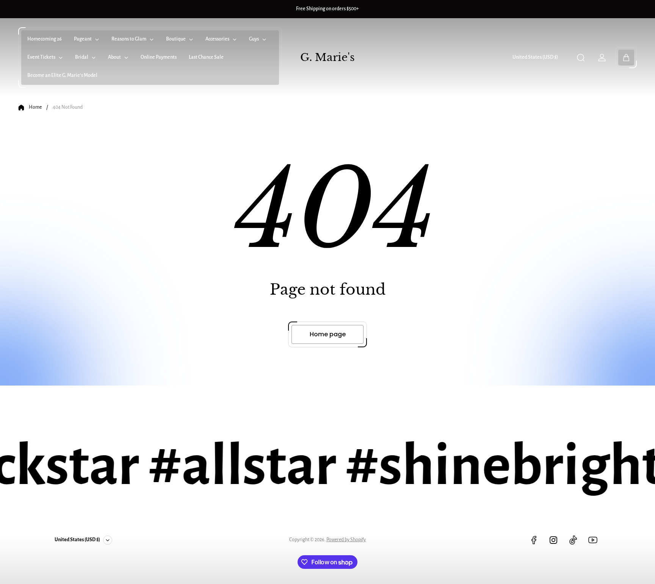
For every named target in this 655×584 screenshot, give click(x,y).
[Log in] (602, 57)
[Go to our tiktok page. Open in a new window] (573, 540)
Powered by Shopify (346, 539)
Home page (328, 334)
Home (35, 107)
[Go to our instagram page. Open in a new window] (553, 540)
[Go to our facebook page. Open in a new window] (533, 540)
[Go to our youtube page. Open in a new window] (592, 540)
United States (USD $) (535, 57)
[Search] (580, 57)
